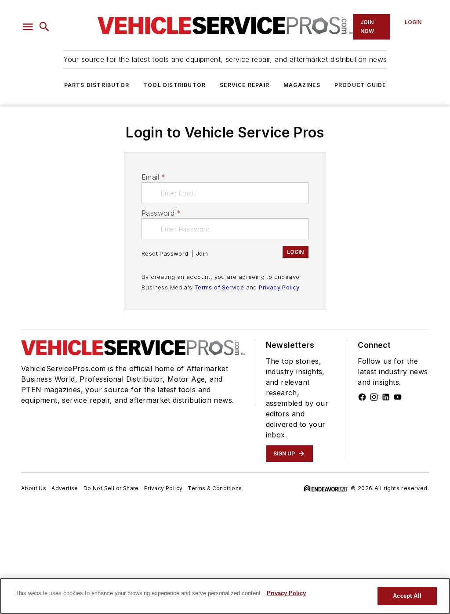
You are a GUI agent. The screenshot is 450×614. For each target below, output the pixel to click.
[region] (225, 596)
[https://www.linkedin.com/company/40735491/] (385, 397)
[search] (44, 26)
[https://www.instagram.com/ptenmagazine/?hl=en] (374, 397)
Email (153, 177)
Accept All (407, 595)
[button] (27, 26)
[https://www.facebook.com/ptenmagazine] (362, 397)
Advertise (64, 488)
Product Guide (360, 85)
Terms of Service (219, 287)
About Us (33, 488)
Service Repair (244, 85)
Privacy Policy (279, 287)
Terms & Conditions (215, 488)
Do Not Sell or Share (111, 488)
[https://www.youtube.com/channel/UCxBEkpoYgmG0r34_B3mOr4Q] (397, 397)
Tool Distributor (174, 85)
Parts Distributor (96, 85)
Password (161, 213)
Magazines (301, 85)
